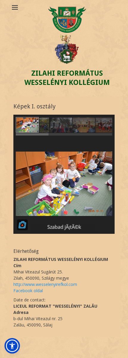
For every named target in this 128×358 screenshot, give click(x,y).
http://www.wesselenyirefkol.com (45, 284)
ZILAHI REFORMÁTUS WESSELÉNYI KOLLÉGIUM (67, 78)
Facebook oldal (28, 290)
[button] (12, 346)
